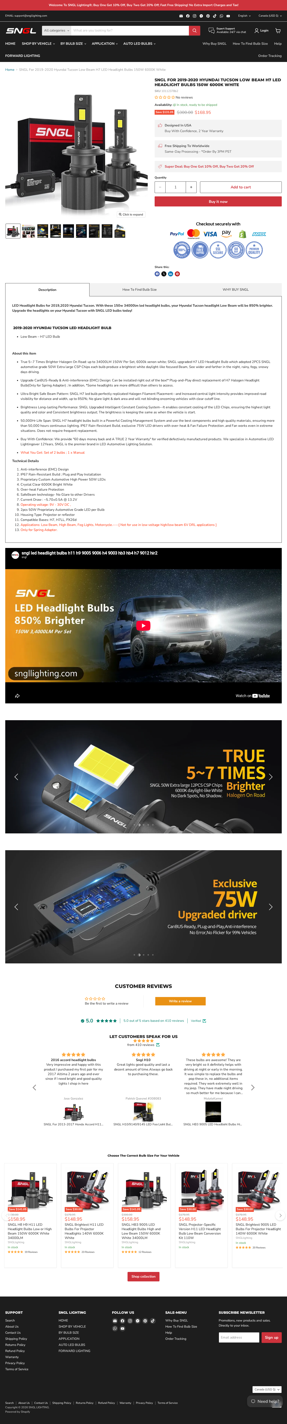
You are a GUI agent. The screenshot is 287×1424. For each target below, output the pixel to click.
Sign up (271, 1337)
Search (10, 1320)
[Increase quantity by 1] (191, 187)
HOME (10, 43)
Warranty (12, 1357)
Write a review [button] (180, 1001)
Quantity (160, 177)
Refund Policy (15, 1351)
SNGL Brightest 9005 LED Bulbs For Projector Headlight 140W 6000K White (258, 1229)
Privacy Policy (15, 1363)
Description (47, 290)
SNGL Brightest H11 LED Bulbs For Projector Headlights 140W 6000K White (84, 1231)
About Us (11, 1326)
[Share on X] (163, 273)
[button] (262, 30)
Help (278, 43)
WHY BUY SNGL (236, 289)
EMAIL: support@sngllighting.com (26, 15)
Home (9, 70)
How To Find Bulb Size (250, 43)
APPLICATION (103, 43)
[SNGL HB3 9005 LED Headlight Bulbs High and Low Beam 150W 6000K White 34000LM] (213, 1112)
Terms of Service (16, 1369)
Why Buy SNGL (214, 43)
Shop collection (143, 1276)
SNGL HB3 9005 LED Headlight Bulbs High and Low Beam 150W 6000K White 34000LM (141, 1231)
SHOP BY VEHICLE (37, 43)
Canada (268, 16)
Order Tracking (270, 56)
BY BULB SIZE (72, 43)
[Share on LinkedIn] (170, 273)
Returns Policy (15, 1345)
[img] (144, 1041)
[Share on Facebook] (157, 273)
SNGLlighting (16, 1242)
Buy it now (218, 201)
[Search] (194, 30)
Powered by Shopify (17, 1412)
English (242, 16)
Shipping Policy (16, 1339)
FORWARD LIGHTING (22, 56)
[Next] (280, 1215)
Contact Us (13, 1333)
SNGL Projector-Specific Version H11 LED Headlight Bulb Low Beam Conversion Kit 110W (200, 1231)
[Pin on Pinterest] (177, 273)
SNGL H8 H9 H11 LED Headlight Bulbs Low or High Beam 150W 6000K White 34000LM (30, 1231)
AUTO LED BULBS (138, 43)
